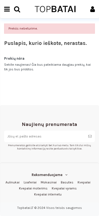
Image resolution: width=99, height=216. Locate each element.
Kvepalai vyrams (64, 188)
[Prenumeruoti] (90, 136)
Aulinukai (13, 182)
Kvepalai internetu (48, 194)
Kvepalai (84, 182)
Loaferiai (30, 182)
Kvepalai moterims (33, 188)
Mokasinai (49, 182)
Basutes (67, 182)
